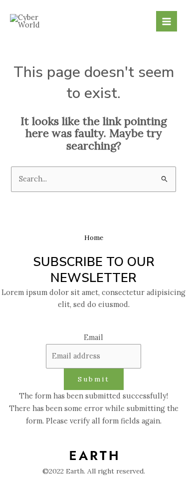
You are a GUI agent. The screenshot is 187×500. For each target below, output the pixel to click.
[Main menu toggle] (166, 21)
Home (93, 237)
